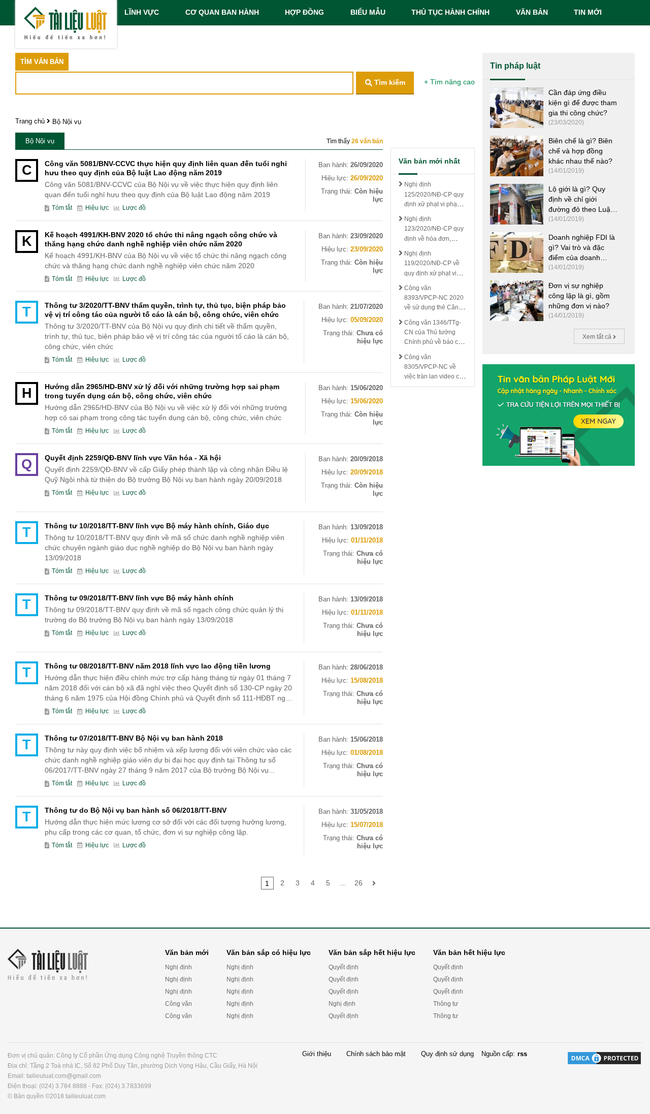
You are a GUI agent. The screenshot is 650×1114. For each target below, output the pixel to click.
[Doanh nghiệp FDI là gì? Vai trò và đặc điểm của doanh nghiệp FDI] (516, 251)
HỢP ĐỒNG (304, 12)
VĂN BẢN (532, 12)
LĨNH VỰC (141, 12)
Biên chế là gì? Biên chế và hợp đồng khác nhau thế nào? (580, 151)
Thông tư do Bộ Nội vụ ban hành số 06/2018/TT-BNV (135, 810)
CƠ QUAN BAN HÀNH (222, 12)
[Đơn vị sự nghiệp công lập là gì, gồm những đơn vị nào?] (516, 300)
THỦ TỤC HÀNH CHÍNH (450, 12)
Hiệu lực (97, 208)
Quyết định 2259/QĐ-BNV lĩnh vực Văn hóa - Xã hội (133, 458)
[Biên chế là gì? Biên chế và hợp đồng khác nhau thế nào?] (516, 155)
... (343, 883)
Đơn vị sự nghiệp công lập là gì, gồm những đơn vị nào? (579, 295)
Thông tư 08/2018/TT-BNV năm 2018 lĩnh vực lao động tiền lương (158, 666)
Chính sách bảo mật (376, 1054)
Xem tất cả (597, 336)
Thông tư (445, 1003)
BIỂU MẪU (367, 12)
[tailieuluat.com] (66, 24)
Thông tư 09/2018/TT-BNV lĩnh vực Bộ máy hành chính (139, 598)
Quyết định (344, 967)
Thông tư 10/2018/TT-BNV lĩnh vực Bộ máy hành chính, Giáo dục (157, 526)
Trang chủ (30, 121)
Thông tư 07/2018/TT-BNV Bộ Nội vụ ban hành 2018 (134, 738)
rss (522, 1054)
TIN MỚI (588, 12)
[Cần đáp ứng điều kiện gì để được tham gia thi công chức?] (516, 107)
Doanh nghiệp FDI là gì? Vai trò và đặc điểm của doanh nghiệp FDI (581, 248)
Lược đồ (134, 208)
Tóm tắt (62, 208)
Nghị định (178, 967)
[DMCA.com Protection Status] (604, 1076)
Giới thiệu (316, 1054)
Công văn (178, 1003)
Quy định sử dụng (447, 1054)
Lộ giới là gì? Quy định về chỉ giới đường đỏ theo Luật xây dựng (580, 199)
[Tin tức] (558, 414)
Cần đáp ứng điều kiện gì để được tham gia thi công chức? (582, 102)
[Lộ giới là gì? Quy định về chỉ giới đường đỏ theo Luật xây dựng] (516, 203)
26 (358, 883)
